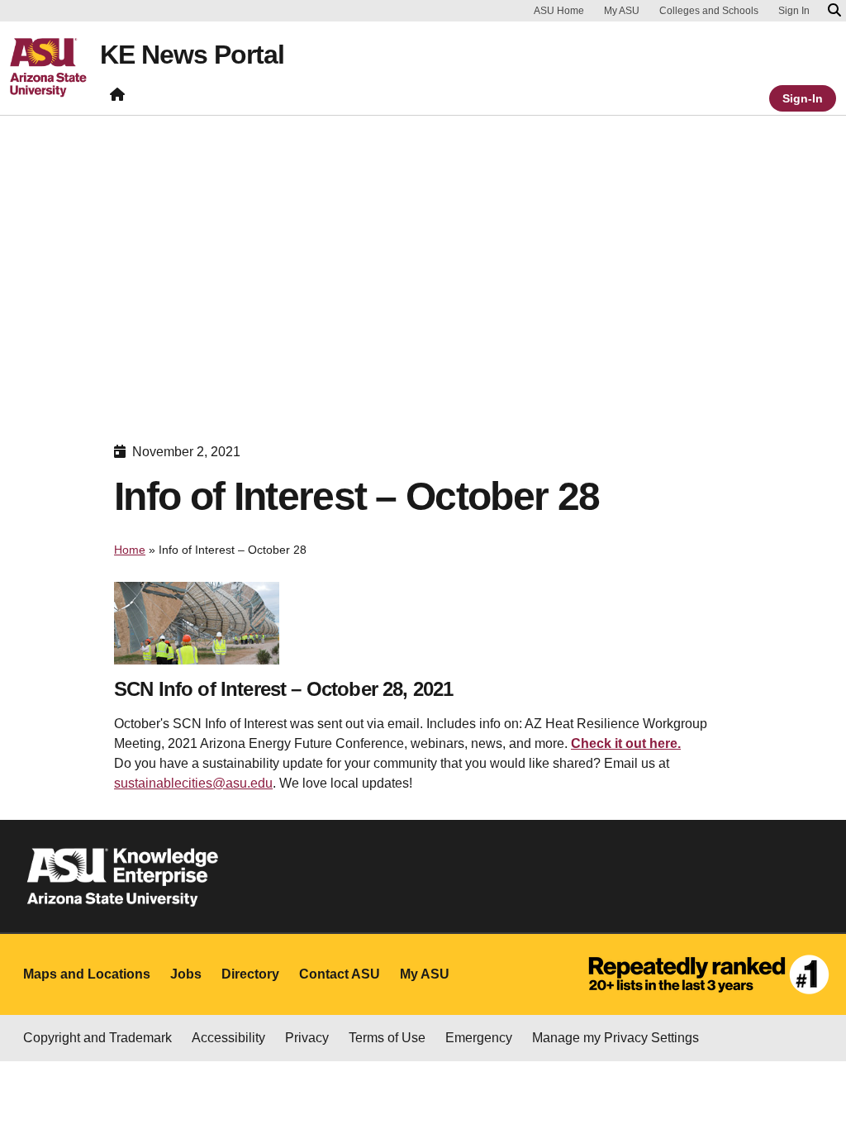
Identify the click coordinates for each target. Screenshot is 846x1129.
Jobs (186, 974)
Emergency (478, 1038)
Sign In (794, 11)
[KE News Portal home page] (117, 98)
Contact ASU (339, 974)
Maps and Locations (86, 974)
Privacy (307, 1038)
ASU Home (559, 11)
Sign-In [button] (802, 98)
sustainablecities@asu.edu (193, 783)
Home (129, 549)
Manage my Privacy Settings (615, 1038)
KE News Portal (192, 54)
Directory (250, 974)
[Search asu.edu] (834, 10)
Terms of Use (387, 1038)
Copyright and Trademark (97, 1038)
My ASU (621, 11)
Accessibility (228, 1038)
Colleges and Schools (708, 11)
